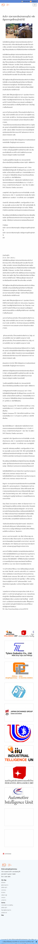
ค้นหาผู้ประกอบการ (6, 910)
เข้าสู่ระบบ (34, 1)
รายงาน (3, 897)
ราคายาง (3, 890)
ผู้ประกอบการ (4, 885)
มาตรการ (3, 900)
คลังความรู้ (4, 895)
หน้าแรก (3, 882)
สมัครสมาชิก (26, 1)
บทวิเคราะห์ (4, 912)
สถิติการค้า (4, 887)
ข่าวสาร (3, 892)
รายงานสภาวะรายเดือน (7, 905)
